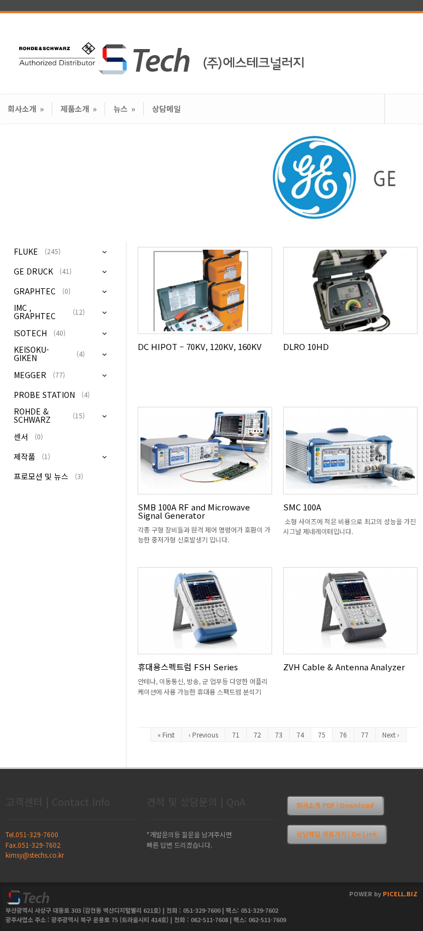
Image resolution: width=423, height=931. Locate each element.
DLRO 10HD (306, 346)
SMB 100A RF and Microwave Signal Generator (194, 511)
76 (343, 734)
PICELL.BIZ (400, 893)
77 (364, 734)
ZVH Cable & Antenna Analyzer (344, 666)
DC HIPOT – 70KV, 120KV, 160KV (200, 346)
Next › (390, 734)
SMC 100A (302, 507)
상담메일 (166, 108)
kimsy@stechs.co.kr (35, 854)
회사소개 (26, 108)
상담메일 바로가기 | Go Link (336, 833)
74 (300, 734)
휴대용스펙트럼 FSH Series (188, 666)
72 (257, 734)
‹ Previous (203, 734)
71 (236, 734)
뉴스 (124, 108)
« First (166, 734)
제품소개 (79, 108)
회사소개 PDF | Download (335, 805)
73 (279, 734)
